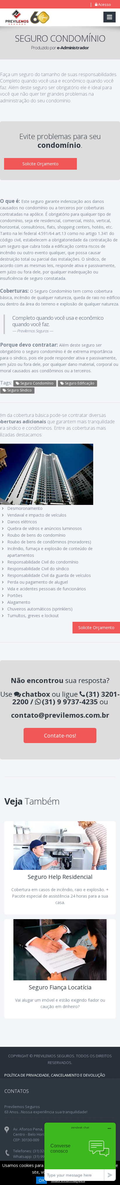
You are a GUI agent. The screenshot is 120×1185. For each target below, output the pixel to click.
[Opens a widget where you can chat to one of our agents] (80, 1151)
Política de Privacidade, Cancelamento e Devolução (54, 1075)
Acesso (104, 4)
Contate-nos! (60, 735)
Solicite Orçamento (40, 163)
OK (42, 1180)
